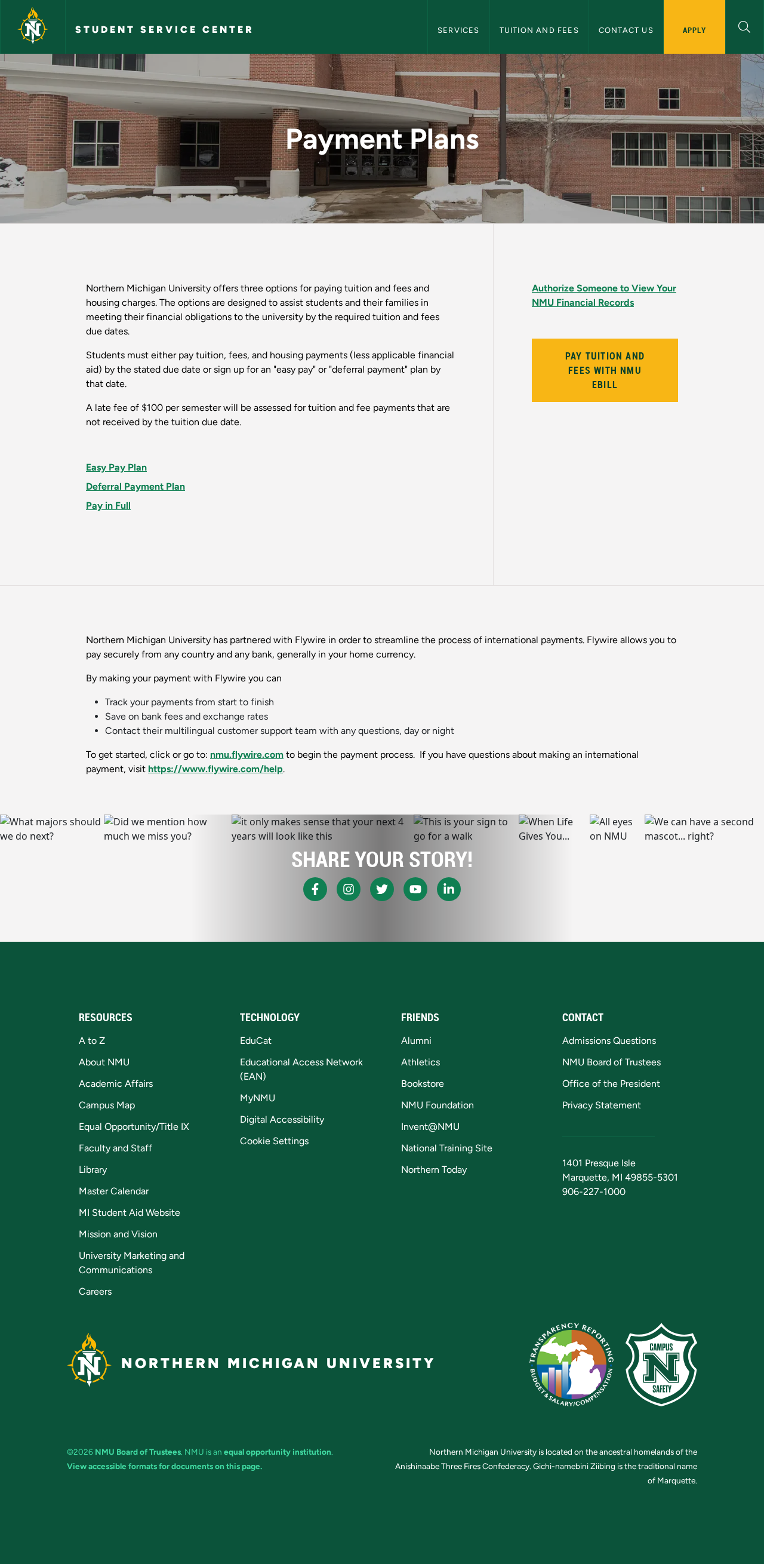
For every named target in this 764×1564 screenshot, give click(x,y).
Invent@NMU (430, 1126)
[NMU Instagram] (349, 889)
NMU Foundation (437, 1105)
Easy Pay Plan (116, 467)
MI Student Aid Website (129, 1212)
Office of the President (611, 1083)
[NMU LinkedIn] (449, 889)
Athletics (420, 1062)
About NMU (104, 1062)
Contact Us (626, 30)
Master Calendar (114, 1191)
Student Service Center (164, 29)
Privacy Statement (601, 1105)
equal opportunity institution (277, 1452)
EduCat (256, 1040)
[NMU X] (382, 889)
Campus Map (107, 1105)
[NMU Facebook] (315, 889)
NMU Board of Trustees (611, 1062)
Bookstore (422, 1083)
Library (93, 1169)
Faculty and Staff (115, 1148)
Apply (694, 29)
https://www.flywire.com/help (215, 769)
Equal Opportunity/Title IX (134, 1126)
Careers (95, 1291)
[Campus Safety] (661, 1364)
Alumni (416, 1040)
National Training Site (446, 1148)
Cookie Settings (274, 1141)
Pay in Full (108, 505)
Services (459, 30)
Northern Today (434, 1169)
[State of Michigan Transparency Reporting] (571, 1364)
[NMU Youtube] (415, 889)
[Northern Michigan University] (33, 27)
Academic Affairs (116, 1083)
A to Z (92, 1040)
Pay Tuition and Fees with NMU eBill (605, 370)
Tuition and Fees (539, 30)
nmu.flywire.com (247, 754)
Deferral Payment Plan (135, 486)
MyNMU (257, 1098)
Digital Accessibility (282, 1119)
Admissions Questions (609, 1040)
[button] (744, 25)
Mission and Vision (118, 1234)
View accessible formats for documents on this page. (164, 1466)
